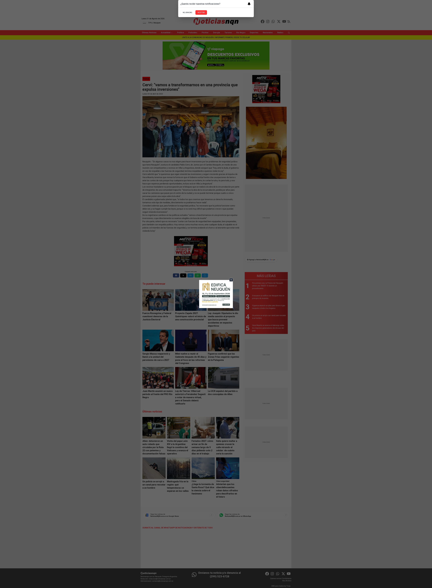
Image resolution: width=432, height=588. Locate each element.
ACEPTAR (201, 12)
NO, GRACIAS (187, 12)
